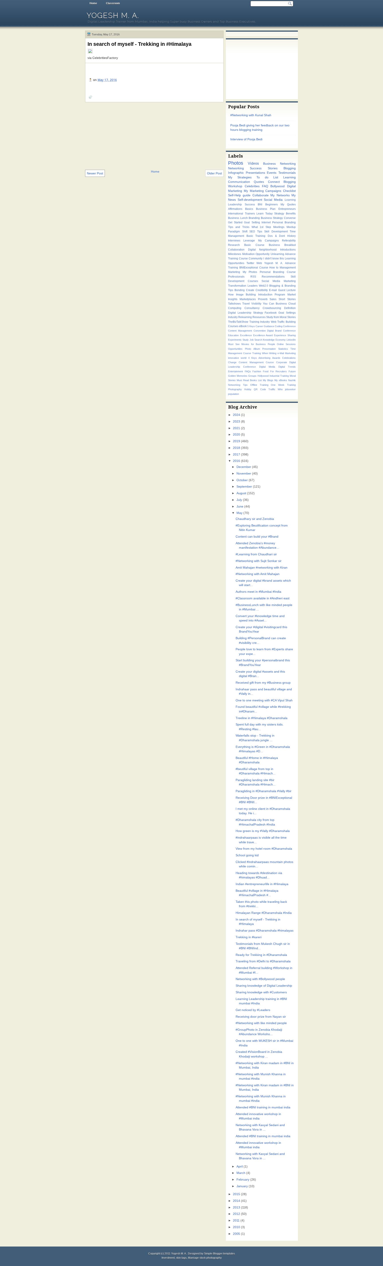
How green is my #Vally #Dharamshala (263, 831)
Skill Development (276, 231)
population (233, 394)
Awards (276, 358)
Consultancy (252, 308)
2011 (236, 1220)
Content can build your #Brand (257, 536)
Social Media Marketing (279, 281)
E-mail (273, 290)
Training (256, 353)
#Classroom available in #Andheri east (262, 598)
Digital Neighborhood (262, 249)
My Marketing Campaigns (262, 191)
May (239, 513)
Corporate (281, 362)
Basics (249, 208)
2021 (236, 428)
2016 (236, 461)
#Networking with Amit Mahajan (257, 574)
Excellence (246, 335)
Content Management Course (256, 362)
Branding (254, 218)
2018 (236, 448)
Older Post (214, 173)
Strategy (279, 213)
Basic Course (254, 245)
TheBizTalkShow (238, 321)
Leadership (235, 204)
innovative (233, 358)
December (243, 467)
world (243, 358)
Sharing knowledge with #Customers (261, 992)
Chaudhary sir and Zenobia (255, 519)
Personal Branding (284, 222)
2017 (236, 454)
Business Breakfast (282, 245)
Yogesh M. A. (113, 15)
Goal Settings (287, 312)
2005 (236, 1233)
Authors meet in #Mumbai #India (258, 591)
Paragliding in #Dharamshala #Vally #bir (263, 791)
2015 (236, 1194)
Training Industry (259, 321)
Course (263, 267)
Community (255, 258)
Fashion (256, 371)
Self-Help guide (239, 195)
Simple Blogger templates (219, 1253)
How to (273, 267)
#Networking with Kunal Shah (250, 115)
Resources (259, 317)
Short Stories (287, 299)
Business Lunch (238, 218)
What (255, 227)
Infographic (236, 172)
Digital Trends (287, 366)
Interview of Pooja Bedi (246, 139)
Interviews (234, 240)
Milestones (234, 254)
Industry (233, 317)
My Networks (279, 195)
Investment (168, 1257)
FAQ (265, 186)
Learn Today (264, 213)
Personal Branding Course (278, 272)
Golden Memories (237, 375)
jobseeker (290, 389)
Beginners (271, 204)
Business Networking (279, 163)
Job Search (256, 339)
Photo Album (252, 348)
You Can (268, 303)
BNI (260, 204)
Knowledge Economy (274, 339)
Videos (253, 163)
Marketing (234, 272)
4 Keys (252, 358)
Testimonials (287, 172)
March (240, 1173)
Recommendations (273, 276)
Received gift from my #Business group (263, 682)
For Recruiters (278, 371)
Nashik (292, 380)
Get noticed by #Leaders (253, 1010)
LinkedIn (291, 339)
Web (259, 263)
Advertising (264, 358)
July (239, 500)
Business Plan (266, 208)
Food (265, 371)
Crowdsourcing (272, 308)
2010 (236, 1227)
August (241, 493)
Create (250, 290)
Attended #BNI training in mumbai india (263, 1107)
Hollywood (263, 375)
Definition (290, 308)
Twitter (250, 263)
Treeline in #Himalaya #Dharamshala (261, 718)
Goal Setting (252, 222)
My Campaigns (268, 240)
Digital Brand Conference (281, 330)
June (239, 506)
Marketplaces (248, 299)
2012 (236, 1214)
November (243, 473)
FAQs (248, 371)
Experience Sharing (285, 335)
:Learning (290, 199)
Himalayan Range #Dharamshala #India (264, 913)
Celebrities (252, 186)
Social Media (273, 199)
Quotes (259, 181)
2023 (236, 421)
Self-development (250, 199)
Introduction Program (271, 294)
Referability (289, 240)
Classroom (113, 3)
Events (271, 172)
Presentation (269, 348)
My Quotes (288, 204)
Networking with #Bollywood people (260, 979)
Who (280, 389)
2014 (236, 1200)
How (231, 294)
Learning (289, 177)
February (242, 1179)
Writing (272, 353)
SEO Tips (255, 231)
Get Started (235, 222)
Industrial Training (279, 375)
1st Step (265, 227)
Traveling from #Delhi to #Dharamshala (263, 961)
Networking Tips (238, 385)
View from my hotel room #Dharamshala (264, 848)
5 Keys (251, 326)
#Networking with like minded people (261, 1023)
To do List (267, 177)
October (242, 480)
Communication (239, 181)
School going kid (247, 855)
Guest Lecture (287, 290)
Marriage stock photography (205, 1257)
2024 (236, 415)
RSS (253, 276)
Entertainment (235, 371)
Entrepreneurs (287, 208)
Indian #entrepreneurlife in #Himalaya (262, 884)
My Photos (250, 272)
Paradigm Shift (237, 231)
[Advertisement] (154, 135)
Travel (246, 303)
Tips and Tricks (238, 227)
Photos (235, 163)
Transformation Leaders (243, 285)
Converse (290, 218)
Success (250, 204)
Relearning (245, 317)
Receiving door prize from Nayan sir (261, 1016)
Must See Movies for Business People (251, 344)
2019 (236, 441)
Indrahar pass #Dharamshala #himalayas (264, 930)
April (239, 1166)
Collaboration (236, 249)
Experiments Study (238, 339)
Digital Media (267, 366)
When (265, 353)
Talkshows (234, 303)
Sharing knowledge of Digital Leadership (264, 985)
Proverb (263, 299)
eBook (243, 326)
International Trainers (241, 213)
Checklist (289, 191)
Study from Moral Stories (281, 317)
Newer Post (95, 173)
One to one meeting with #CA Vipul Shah (264, 700)
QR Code (260, 389)
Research (234, 245)
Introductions (288, 249)
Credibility (262, 290)
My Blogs (268, 380)
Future (292, 371)
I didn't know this (273, 258)
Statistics (283, 348)
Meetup (291, 227)
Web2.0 (263, 285)
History (291, 235)
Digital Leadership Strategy (245, 312)
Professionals (236, 276)
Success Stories (263, 168)
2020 (236, 434)
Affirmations (235, 208)
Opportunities (235, 348)
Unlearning (277, 254)
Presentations (255, 172)
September (244, 486)
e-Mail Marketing (286, 353)
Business (281, 303)
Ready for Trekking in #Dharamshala (261, 955)
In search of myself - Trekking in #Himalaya (140, 44)
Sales (273, 299)
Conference (289, 326)
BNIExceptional (248, 267)
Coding (278, 326)
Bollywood (277, 186)
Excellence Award (263, 335)
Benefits (291, 213)
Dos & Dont (276, 235)
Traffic (271, 389)
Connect (274, 181)
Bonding (239, 290)
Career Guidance (265, 326)
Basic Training (256, 235)
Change (232, 362)
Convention (260, 330)
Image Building (246, 294)
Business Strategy (272, 218)
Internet (266, 222)
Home (93, 3)
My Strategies (240, 177)
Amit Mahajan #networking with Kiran (261, 567)
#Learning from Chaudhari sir (256, 554)
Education (233, 335)
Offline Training (259, 385)
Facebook (271, 312)
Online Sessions (286, 344)
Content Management (240, 330)
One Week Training (283, 385)
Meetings (278, 227)
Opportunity (263, 254)
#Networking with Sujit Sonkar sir (258, 561)
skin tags (181, 1257)
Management (288, 267)
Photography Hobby (239, 389)
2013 (236, 1207)
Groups (252, 375)
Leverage (249, 240)
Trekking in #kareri (249, 937)
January (242, 1186)
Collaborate (260, 195)
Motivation (248, 254)
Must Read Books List (249, 380)
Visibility (256, 303)
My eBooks (280, 380)
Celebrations (289, 358)
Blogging (289, 168)
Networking (236, 168)
